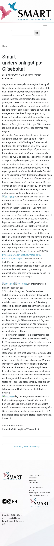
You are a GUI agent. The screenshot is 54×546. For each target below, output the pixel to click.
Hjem (5, 46)
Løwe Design (7, 521)
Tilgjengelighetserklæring (38, 495)
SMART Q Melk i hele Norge (27, 446)
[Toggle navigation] (45, 27)
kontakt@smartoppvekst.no (39, 493)
